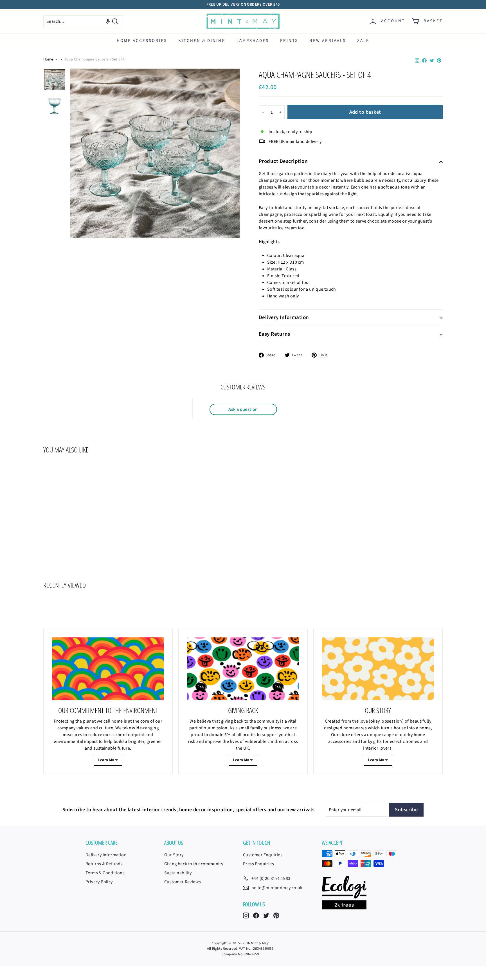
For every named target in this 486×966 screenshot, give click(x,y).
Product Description (283, 161)
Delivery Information (284, 317)
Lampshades (253, 41)
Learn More (108, 760)
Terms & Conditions (105, 873)
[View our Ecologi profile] (344, 892)
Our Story (174, 855)
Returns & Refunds (104, 864)
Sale (363, 41)
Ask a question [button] (243, 409)
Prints (289, 41)
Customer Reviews (182, 882)
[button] (108, 21)
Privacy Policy (99, 882)
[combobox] (83, 21)
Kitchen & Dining (201, 41)
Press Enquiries (258, 864)
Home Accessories (142, 41)
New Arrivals (327, 41)
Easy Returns (274, 334)
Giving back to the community (193, 864)
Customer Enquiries (262, 855)
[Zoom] (155, 153)
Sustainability (178, 873)
